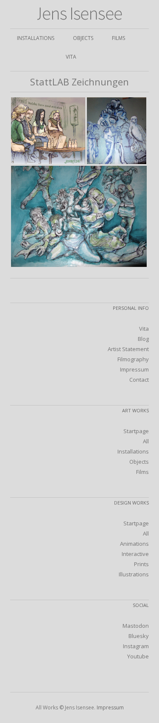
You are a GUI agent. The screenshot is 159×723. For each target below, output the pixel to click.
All (146, 441)
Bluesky (138, 636)
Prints (141, 564)
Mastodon (136, 625)
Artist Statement (128, 349)
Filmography (133, 359)
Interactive (135, 554)
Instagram (136, 646)
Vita (71, 56)
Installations (35, 38)
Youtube (138, 656)
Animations (134, 543)
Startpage (136, 431)
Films (118, 38)
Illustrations (134, 574)
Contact (139, 379)
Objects (83, 38)
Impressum (134, 369)
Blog (143, 339)
